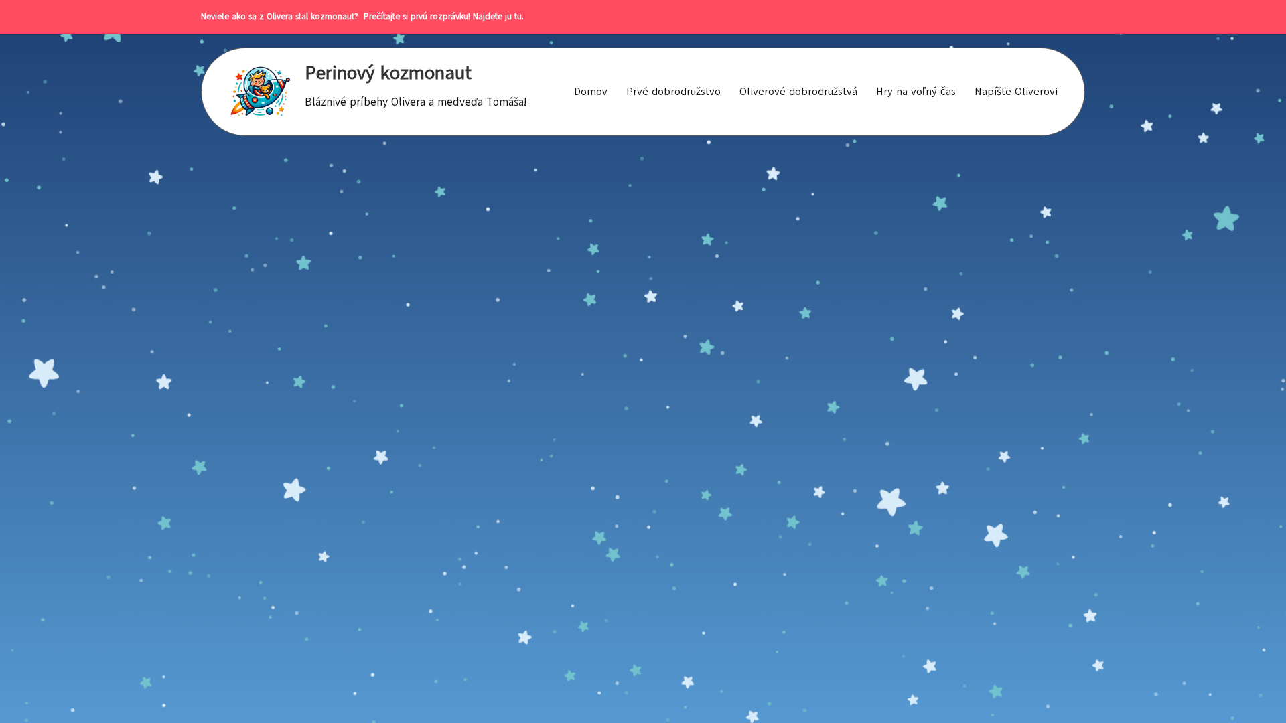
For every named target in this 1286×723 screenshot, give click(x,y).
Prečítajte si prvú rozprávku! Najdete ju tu (440, 17)
